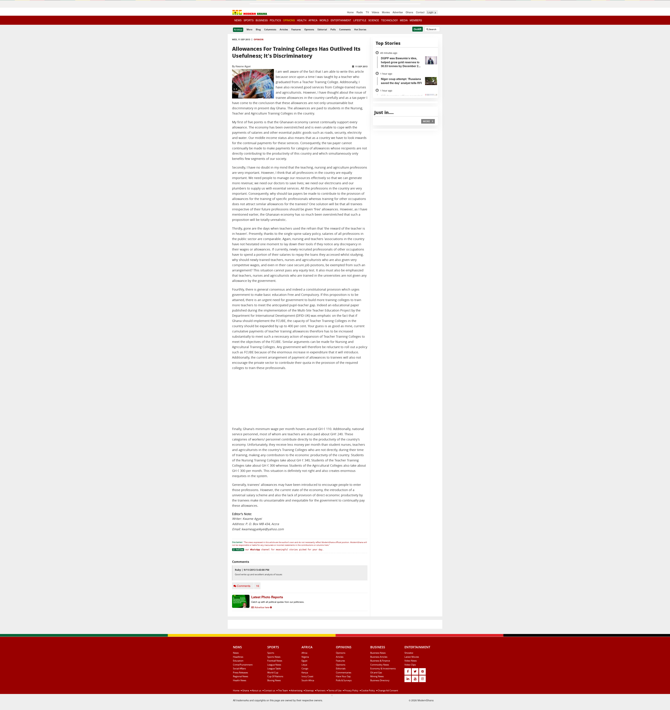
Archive (238, 29)
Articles (284, 29)
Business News (378, 652)
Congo (305, 668)
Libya (304, 664)
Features (296, 29)
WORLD (324, 20)
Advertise (398, 12)
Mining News (377, 676)
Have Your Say (343, 676)
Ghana (409, 12)
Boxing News (274, 680)
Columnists (270, 29)
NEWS (237, 20)
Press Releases (240, 672)
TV (367, 12)
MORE (427, 121)
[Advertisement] (299, 398)
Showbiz (408, 652)
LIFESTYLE (359, 20)
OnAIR (417, 29)
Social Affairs (239, 668)
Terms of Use (334, 690)
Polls (333, 29)
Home (350, 12)
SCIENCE (373, 20)
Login (430, 12)
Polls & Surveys (344, 680)
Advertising (296, 690)
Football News (274, 660)
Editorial (322, 29)
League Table (274, 668)
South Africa (308, 680)
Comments (345, 29)
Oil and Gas (376, 672)
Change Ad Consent (387, 690)
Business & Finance (380, 660)
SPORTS (249, 20)
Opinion (258, 39)
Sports (270, 652)
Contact (420, 12)
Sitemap (309, 690)
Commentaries (343, 672)
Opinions (309, 29)
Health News (239, 680)
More (249, 29)
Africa (304, 652)
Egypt (304, 660)
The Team (282, 690)
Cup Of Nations (275, 676)
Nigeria (305, 656)
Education (238, 660)
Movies (386, 12)
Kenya (305, 672)
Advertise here (262, 607)
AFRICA (312, 20)
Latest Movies (411, 656)
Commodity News (379, 664)
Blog (258, 29)
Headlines (238, 656)
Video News (410, 660)
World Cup (272, 672)
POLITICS (275, 20)
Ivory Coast (307, 676)
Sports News (273, 656)
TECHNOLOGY (389, 20)
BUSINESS (262, 20)
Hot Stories (360, 29)
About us (256, 690)
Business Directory (379, 680)
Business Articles (378, 656)
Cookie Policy (368, 690)
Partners (320, 690)
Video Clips (410, 664)
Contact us (269, 690)
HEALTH (301, 20)
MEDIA (404, 20)
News (236, 652)
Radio (359, 12)
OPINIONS (289, 20)
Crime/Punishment (243, 664)
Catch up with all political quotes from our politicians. (277, 601)
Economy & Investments (383, 668)
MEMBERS (416, 20)
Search (432, 29)
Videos (375, 12)
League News (274, 664)
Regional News (240, 676)
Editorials (340, 668)
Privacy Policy (351, 690)
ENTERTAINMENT (341, 20)
